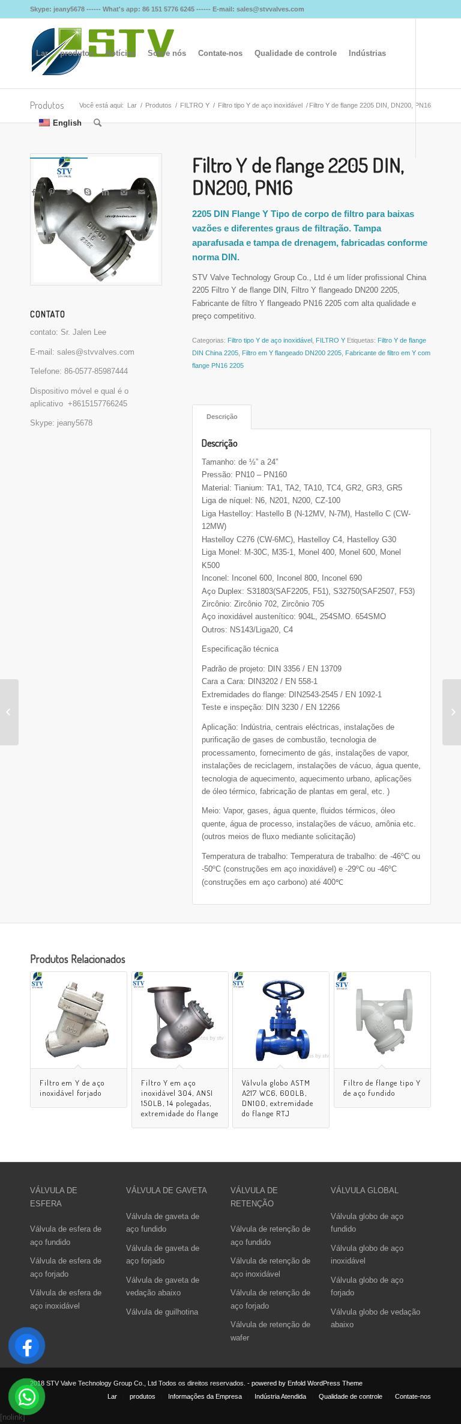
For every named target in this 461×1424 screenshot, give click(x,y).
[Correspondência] (142, 192)
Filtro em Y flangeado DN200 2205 (292, 352)
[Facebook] (34, 192)
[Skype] (88, 192)
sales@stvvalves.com (95, 351)
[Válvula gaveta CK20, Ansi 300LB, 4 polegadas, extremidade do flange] (451, 712)
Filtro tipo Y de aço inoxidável (269, 340)
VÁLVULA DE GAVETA (166, 1190)
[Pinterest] (52, 192)
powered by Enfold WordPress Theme (307, 1383)
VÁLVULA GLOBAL (365, 1190)
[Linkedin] (106, 192)
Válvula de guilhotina (162, 1311)
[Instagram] (124, 192)
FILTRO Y (330, 340)
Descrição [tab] (222, 416)
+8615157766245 (97, 403)
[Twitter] (70, 192)
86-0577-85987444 (96, 371)
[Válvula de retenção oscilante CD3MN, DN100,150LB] (9, 712)
